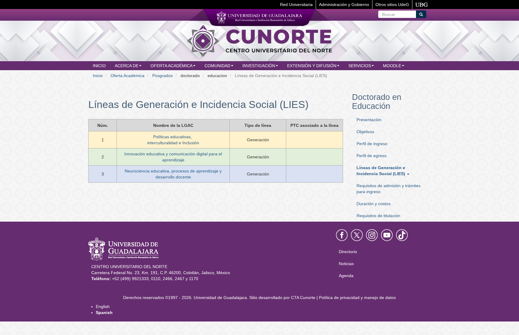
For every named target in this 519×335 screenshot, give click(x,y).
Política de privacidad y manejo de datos (357, 297)
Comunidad (217, 65)
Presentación (369, 119)
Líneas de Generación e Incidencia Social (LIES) (381, 170)
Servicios (359, 65)
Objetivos (365, 131)
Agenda (346, 275)
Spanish (104, 312)
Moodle (392, 65)
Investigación (258, 65)
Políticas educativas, (172, 136)
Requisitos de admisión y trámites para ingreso (388, 188)
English (103, 306)
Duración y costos (373, 203)
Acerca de (126, 65)
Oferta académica (171, 65)
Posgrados (162, 75)
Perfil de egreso (372, 155)
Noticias (346, 263)
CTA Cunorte (303, 297)
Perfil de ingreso (372, 143)
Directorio (348, 251)
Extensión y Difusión (311, 65)
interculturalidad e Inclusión (173, 142)
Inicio (99, 65)
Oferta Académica (127, 75)
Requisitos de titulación (378, 215)
